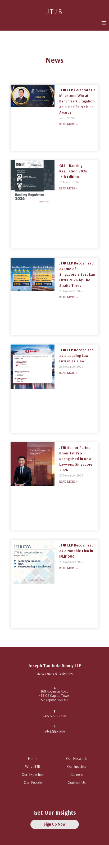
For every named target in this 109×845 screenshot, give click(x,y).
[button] (103, 22)
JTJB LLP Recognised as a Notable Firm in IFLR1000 (76, 551)
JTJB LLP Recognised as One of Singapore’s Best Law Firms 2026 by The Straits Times (77, 274)
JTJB (54, 11)
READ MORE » (68, 124)
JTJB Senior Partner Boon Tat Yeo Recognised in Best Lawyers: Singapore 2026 (75, 458)
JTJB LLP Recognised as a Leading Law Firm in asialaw (76, 355)
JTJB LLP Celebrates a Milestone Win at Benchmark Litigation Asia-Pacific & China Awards (77, 101)
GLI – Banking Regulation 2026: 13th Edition (73, 171)
